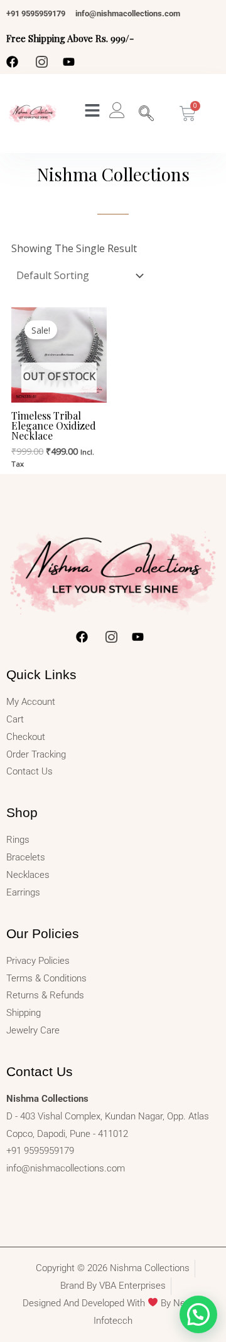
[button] (198, 1314)
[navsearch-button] (146, 113)
